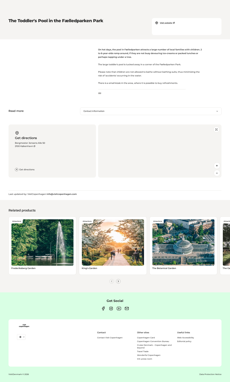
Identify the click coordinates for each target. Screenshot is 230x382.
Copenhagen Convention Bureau (153, 341)
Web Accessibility (185, 337)
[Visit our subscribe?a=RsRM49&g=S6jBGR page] (126, 308)
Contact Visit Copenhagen (110, 337)
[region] (159, 151)
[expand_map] (216, 129)
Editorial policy (184, 341)
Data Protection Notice (210, 374)
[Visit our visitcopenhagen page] (103, 308)
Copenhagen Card (146, 337)
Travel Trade (143, 351)
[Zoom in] (217, 165)
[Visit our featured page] (119, 308)
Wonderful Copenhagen (149, 355)
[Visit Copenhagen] (24, 326)
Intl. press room (144, 359)
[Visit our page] (111, 308)
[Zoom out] (217, 173)
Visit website (166, 23)
